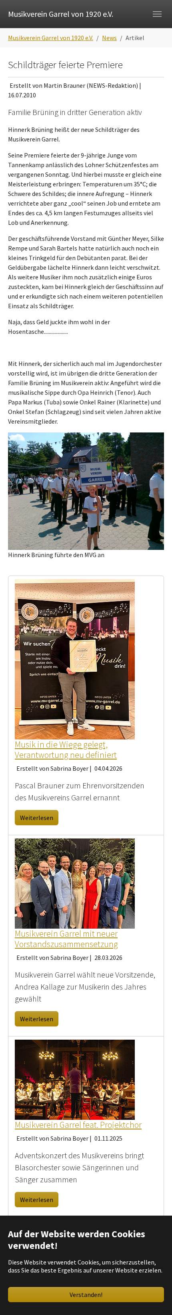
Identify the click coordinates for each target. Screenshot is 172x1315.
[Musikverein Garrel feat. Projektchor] (75, 1079)
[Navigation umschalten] (157, 14)
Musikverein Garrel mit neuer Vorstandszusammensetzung (66, 938)
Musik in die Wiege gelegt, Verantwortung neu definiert (66, 749)
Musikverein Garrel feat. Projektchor (78, 1124)
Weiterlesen (36, 818)
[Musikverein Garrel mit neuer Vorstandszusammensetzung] (75, 883)
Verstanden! (86, 1295)
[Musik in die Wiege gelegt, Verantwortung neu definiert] (75, 658)
